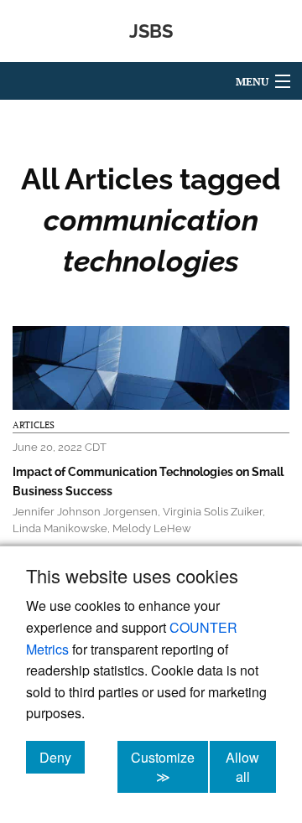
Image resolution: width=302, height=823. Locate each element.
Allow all (251, 767)
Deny (62, 757)
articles (34, 425)
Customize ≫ (169, 767)
